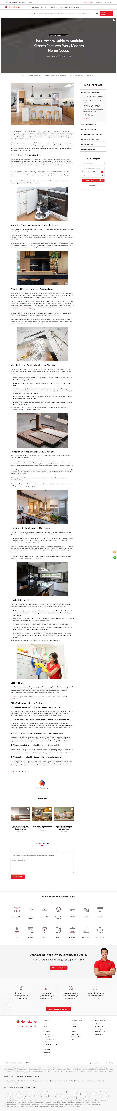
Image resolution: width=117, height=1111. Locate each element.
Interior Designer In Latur (24, 1098)
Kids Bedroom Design (56, 1080)
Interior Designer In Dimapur (73, 1094)
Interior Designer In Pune (37, 1102)
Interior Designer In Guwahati (11, 1096)
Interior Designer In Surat (24, 1104)
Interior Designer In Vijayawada (42, 1106)
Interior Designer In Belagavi (43, 1092)
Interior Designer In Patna (24, 1102)
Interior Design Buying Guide (57, 13)
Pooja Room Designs (80, 1080)
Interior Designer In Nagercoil (11, 1100)
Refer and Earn (22, 2)
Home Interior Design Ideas (90, 139)
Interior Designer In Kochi (102, 1096)
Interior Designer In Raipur (51, 1102)
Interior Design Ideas (99, 1029)
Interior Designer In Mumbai (83, 1098)
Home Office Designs (91, 1080)
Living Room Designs (45, 1080)
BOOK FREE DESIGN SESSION (58, 1009)
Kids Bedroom (47, 1049)
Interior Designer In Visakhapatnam (59, 1106)
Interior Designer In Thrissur (51, 1104)
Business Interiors (48, 1052)
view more (85, 118)
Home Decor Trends (87, 144)
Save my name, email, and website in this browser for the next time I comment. (33, 855)
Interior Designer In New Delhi (72, 1100)
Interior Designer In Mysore (98, 1098)
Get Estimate (47, 1031)
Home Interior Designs (9, 1080)
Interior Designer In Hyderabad (27, 1096)
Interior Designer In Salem (78, 1102)
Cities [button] (36, 2)
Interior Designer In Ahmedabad (11, 1092)
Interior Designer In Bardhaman (28, 1092)
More (83, 7)
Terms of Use (75, 1034)
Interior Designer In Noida (102, 1100)
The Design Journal (33, 13)
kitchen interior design (18, 147)
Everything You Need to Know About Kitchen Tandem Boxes (93, 114)
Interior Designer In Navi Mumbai (55, 1100)
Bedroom (66, 7)
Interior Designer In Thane (38, 1104)
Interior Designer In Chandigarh (11, 1094)
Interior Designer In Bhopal (87, 1092)
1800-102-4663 (109, 1063)
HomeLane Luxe (36, 7)
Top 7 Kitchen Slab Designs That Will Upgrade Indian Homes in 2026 (63, 827)
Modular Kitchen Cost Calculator (51, 1044)
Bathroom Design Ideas (88, 149)
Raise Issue (74, 1024)
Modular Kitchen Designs (22, 1080)
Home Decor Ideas (44, 13)
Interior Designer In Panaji (10, 1102)
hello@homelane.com (96, 1063)
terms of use (95, 185)
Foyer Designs (7, 1083)
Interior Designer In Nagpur (26, 1100)
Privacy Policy (47, 1034)
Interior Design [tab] (8, 1087)
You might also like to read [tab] (31, 1076)
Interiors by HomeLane (71, 13)
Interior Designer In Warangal (75, 1106)
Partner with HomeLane (11, 2)
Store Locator (99, 2)
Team (45, 1024)
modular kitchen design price (20, 307)
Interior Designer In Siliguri (10, 1104)
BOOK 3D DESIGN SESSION (93, 180)
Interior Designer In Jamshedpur (70, 1096)
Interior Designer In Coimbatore (42, 1094)
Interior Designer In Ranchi (64, 1102)
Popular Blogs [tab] (19, 1076)
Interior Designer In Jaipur (55, 1096)
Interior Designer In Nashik (40, 1100)
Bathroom (78, 7)
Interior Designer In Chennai (26, 1094)
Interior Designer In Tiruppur (81, 1104)
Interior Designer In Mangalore (69, 1098)
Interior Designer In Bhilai (73, 1092)
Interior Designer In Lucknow (38, 1098)
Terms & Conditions (76, 1036)
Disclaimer (46, 1054)
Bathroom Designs (102, 1080)
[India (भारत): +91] (84, 168)
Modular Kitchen (53, 7)
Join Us (30, 2)
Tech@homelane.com (49, 1039)
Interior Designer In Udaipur (27, 1106)
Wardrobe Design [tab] (30, 1087)
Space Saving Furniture (68, 1080)
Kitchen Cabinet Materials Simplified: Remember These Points (93, 110)
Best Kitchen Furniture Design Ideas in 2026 (42, 827)
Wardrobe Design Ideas (88, 124)
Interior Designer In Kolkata (10, 1098)
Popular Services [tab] (8, 1076)
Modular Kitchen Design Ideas (58, 35)
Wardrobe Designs (34, 1080)
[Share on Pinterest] (114, 20)
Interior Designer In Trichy (95, 1104)
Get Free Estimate (104, 13)
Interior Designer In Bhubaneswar (102, 1092)
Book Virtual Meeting (48, 1042)
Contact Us (74, 1029)
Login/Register (108, 2)
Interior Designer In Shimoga (92, 1102)
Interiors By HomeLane (100, 1031)
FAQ (73, 1039)
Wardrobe (60, 7)
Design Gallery (44, 7)
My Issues (74, 1026)
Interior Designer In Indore (41, 1096)
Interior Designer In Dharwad (58, 1094)
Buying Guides (98, 1024)
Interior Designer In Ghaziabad (88, 1094)
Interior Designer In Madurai (53, 1098)
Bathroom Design (48, 1047)
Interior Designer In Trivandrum (11, 1106)
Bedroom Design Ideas (88, 129)
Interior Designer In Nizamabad (87, 1100)
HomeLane (8, 1068)
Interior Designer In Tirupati (66, 1104)
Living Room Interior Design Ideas (92, 134)
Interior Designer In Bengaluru (59, 1092)
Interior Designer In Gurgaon (103, 1094)
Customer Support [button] (88, 2)
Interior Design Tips (84, 13)
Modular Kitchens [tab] (19, 1087)
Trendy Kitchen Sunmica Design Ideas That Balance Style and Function (20, 827)
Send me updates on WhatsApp (89, 171)
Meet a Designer (58, 968)
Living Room (72, 7)
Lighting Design (16, 1083)
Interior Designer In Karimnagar (87, 1096)
